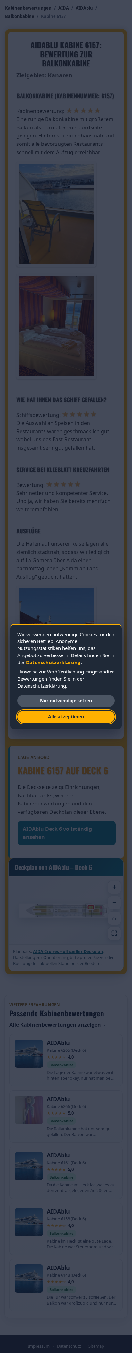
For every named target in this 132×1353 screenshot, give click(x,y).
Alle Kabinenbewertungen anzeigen (57, 1024)
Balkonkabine (19, 16)
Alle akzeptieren (66, 717)
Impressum (39, 1346)
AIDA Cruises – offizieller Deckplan (68, 951)
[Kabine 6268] (101, 913)
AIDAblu (84, 8)
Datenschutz (69, 1346)
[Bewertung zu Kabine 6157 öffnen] (91, 907)
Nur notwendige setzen (66, 701)
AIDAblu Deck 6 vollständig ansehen (57, 833)
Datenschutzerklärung (53, 662)
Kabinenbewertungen (28, 8)
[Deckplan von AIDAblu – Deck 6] (66, 910)
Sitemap (96, 1346)
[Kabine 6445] (77, 911)
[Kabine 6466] (99, 911)
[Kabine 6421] (50, 911)
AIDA (63, 8)
